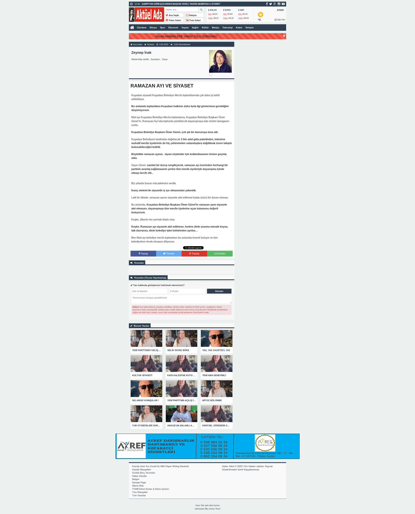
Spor (162, 27)
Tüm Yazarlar (139, 495)
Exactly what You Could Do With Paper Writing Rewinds (160, 466)
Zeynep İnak (141, 52)
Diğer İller (280, 20)
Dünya (153, 27)
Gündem (141, 27)
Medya (215, 27)
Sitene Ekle (138, 485)
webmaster (200, 509)
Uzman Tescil (214, 509)
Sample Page (139, 482)
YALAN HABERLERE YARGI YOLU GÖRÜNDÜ (186, 36)
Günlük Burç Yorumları (143, 472)
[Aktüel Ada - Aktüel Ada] (146, 14)
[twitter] (270, 4)
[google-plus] (274, 4)
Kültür (205, 27)
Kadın (239, 27)
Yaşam (185, 27)
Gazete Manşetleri (141, 469)
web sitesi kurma (212, 505)
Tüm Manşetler (140, 492)
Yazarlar (150, 44)
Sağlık (195, 27)
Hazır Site (200, 505)
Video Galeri (174, 20)
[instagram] (279, 4)
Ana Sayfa (173, 15)
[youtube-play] (283, 4)
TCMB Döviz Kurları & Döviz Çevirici (150, 489)
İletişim (193, 15)
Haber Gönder (139, 476)
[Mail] (210, 74)
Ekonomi (173, 27)
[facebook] (267, 4)
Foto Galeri (195, 20)
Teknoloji (227, 27)
